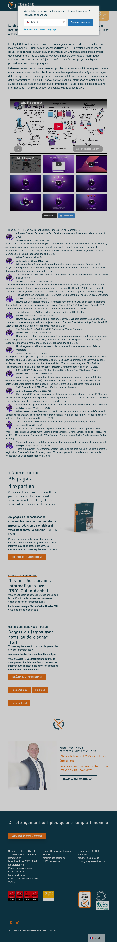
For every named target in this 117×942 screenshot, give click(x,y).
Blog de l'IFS (15, 230)
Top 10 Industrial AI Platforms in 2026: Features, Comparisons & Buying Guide (55, 421)
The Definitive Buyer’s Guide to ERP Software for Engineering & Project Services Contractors (62, 295)
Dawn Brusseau (25, 391)
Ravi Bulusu (24, 261)
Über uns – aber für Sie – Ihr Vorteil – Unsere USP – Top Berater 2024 (22, 854)
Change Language (80, 22)
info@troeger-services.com (92, 861)
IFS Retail (40, 690)
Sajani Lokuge (25, 408)
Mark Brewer (24, 240)
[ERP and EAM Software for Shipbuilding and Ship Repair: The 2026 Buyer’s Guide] (9, 373)
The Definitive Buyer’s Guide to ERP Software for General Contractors (51, 312)
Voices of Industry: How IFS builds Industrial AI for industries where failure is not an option (61, 404)
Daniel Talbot (24, 353)
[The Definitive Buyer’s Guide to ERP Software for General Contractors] (9, 315)
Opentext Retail (19, 703)
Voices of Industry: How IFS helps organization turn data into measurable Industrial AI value (62, 442)
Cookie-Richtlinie (16, 871)
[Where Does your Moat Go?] (9, 260)
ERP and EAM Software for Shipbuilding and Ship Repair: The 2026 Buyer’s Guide (57, 370)
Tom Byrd (23, 425)
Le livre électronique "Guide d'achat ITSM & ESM (33, 606)
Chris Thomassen (26, 281)
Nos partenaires (19, 690)
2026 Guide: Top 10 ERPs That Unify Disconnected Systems (46, 387)
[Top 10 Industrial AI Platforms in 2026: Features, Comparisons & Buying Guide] (9, 425)
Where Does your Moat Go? (30, 257)
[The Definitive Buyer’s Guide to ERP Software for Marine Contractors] (9, 332)
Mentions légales (16, 875)
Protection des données (20, 868)
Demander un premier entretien (27, 836)
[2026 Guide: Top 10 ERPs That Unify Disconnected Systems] (9, 390)
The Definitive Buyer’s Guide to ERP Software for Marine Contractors (50, 329)
